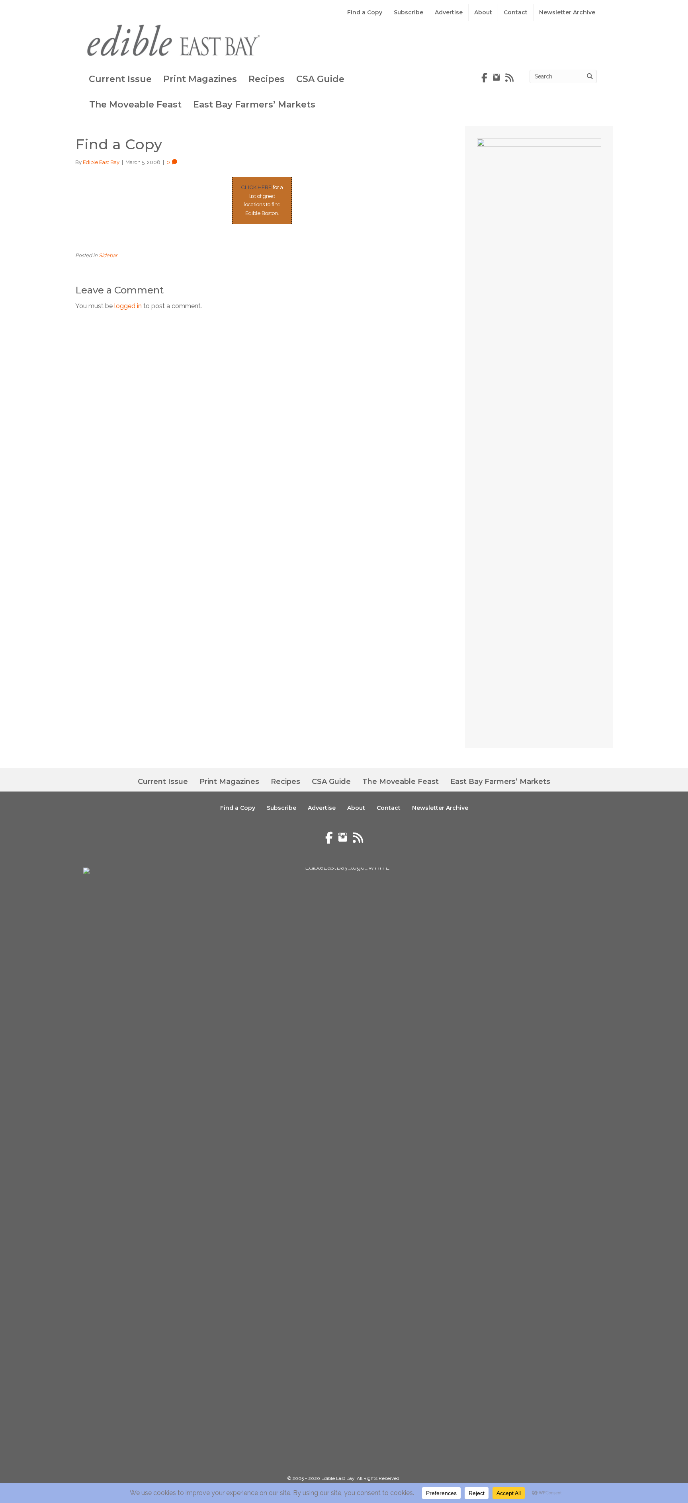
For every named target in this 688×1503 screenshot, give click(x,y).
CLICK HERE (256, 187)
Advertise (449, 12)
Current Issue (120, 79)
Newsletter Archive (567, 12)
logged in (128, 306)
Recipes (266, 79)
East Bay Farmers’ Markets (254, 104)
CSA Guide (320, 79)
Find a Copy (364, 12)
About (483, 12)
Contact (516, 12)
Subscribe (408, 12)
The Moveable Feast (135, 104)
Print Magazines (200, 79)
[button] (624, 1475)
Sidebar (108, 255)
